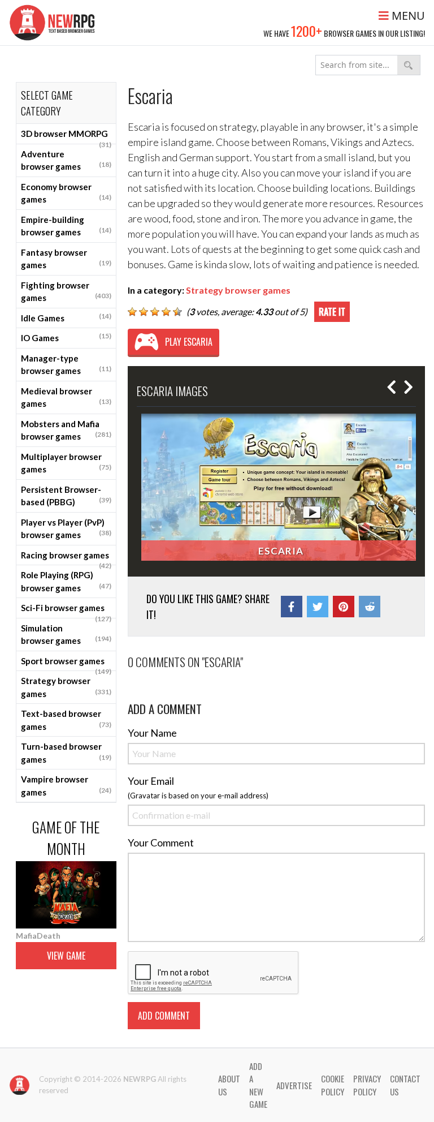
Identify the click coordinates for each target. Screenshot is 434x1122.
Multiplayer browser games (66, 463)
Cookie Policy (332, 1085)
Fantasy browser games (66, 258)
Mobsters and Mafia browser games (66, 430)
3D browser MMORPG (66, 136)
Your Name (152, 732)
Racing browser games (66, 558)
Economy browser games (66, 193)
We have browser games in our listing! (344, 31)
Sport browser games (66, 664)
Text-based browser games (66, 720)
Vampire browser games (66, 785)
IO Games (66, 337)
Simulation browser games (66, 634)
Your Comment (161, 842)
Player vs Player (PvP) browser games (66, 528)
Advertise (294, 1085)
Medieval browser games (66, 397)
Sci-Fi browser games (66, 610)
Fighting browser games (66, 291)
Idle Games (66, 317)
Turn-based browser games (66, 752)
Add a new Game (258, 1085)
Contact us (405, 1085)
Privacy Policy (367, 1085)
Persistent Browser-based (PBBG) (66, 496)
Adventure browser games (66, 160)
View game (66, 955)
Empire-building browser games (66, 226)
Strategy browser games (66, 687)
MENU (407, 15)
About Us (229, 1085)
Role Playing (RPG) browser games (66, 581)
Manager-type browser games (66, 364)
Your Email (151, 781)
